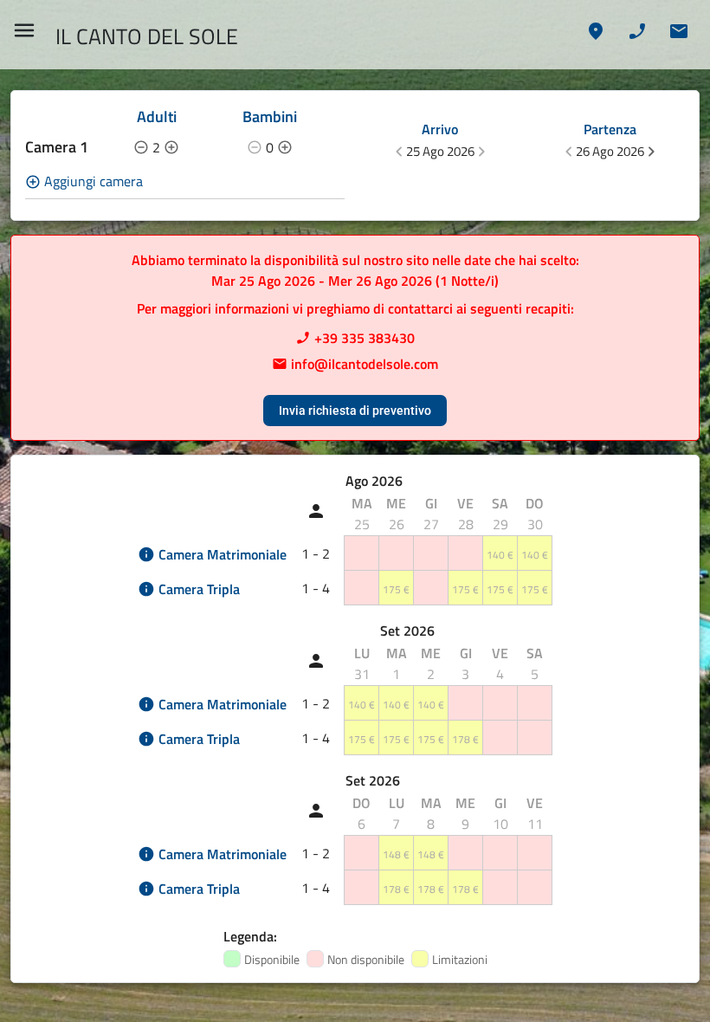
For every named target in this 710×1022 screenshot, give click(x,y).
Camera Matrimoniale (222, 554)
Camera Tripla (199, 589)
